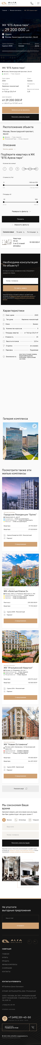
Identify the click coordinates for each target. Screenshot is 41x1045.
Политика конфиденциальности (11, 1037)
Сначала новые (8, 232)
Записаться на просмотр (21, 110)
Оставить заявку (20, 288)
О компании (7, 968)
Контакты (6, 971)
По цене (19, 232)
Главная (4, 10)
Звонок (9, 820)
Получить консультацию (20, 117)
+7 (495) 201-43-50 (19, 1017)
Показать (20, 219)
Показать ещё (19, 788)
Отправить (20, 925)
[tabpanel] (20, 441)
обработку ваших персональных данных (22, 296)
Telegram (36, 820)
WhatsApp (22, 820)
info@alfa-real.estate (8, 1009)
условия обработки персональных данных (22, 852)
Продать (5, 961)
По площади (31, 232)
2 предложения (20, 544)
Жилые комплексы (15, 10)
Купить (5, 957)
